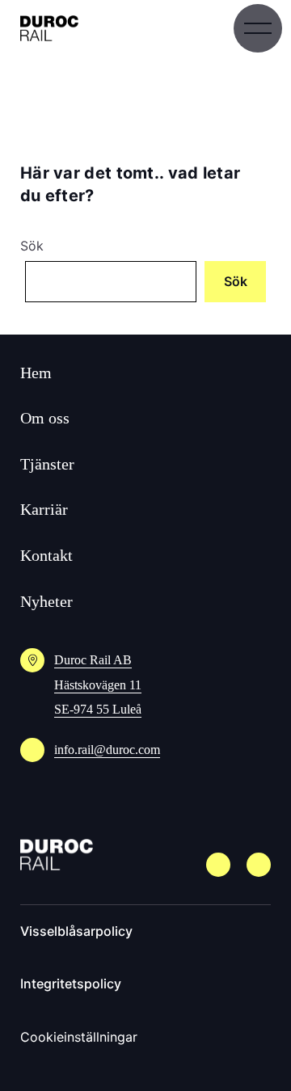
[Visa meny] (258, 28)
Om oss (45, 418)
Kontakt (46, 555)
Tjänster (47, 464)
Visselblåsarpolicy (76, 931)
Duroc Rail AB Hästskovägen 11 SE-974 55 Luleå (97, 684)
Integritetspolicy (70, 983)
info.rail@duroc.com (107, 749)
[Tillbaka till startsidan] (49, 27)
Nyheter (46, 601)
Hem (36, 372)
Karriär (44, 509)
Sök (32, 246)
